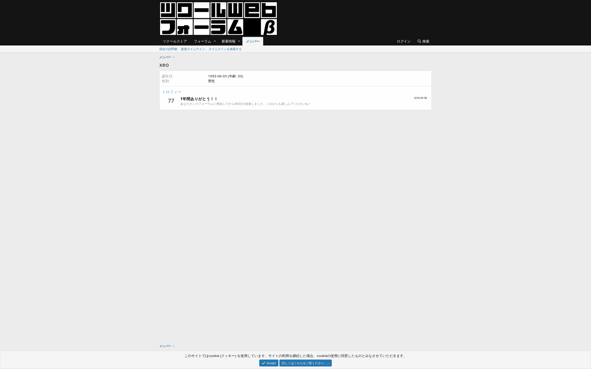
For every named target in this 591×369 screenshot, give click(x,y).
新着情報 (228, 41)
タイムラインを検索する (225, 49)
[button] (215, 41)
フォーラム (202, 41)
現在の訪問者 (168, 49)
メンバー (253, 41)
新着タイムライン (193, 49)
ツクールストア (175, 41)
